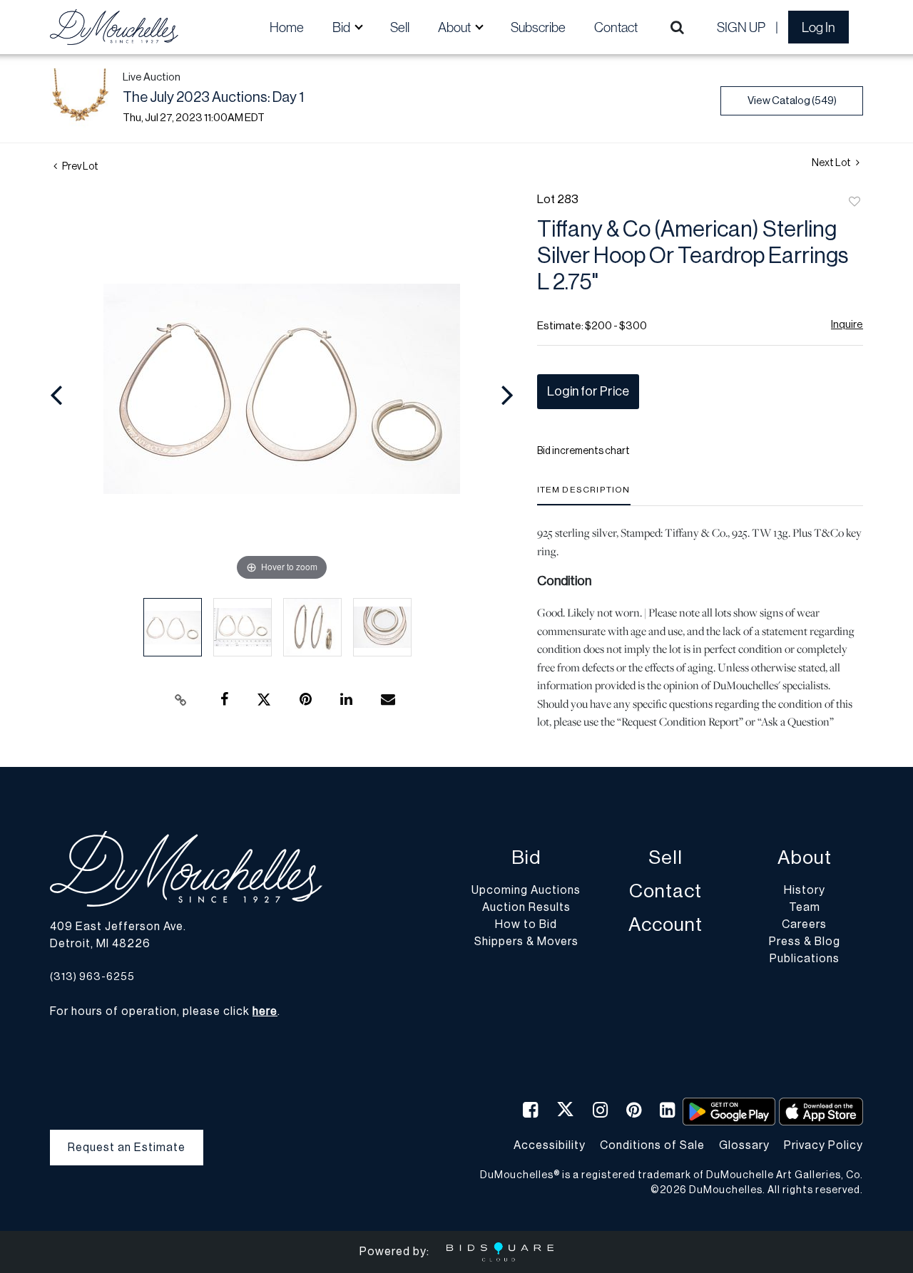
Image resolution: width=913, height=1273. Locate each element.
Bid (526, 857)
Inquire (847, 324)
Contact (616, 27)
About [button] (455, 27)
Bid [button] (342, 27)
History (804, 890)
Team (804, 907)
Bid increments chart (583, 451)
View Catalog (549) (792, 101)
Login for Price (588, 391)
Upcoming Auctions (526, 890)
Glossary (744, 1145)
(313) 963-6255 (92, 977)
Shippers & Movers (526, 941)
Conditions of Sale (652, 1145)
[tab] (584, 495)
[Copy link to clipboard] (181, 699)
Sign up (741, 27)
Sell (399, 27)
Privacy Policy (823, 1145)
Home (287, 27)
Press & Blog (804, 941)
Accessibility (550, 1145)
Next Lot (832, 163)
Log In (818, 27)
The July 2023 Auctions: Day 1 (213, 98)
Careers (804, 924)
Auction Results (526, 907)
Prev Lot (79, 167)
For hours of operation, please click (163, 1011)
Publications (805, 958)
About (804, 857)
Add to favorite (854, 202)
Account (665, 924)
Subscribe (538, 27)
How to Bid (526, 924)
